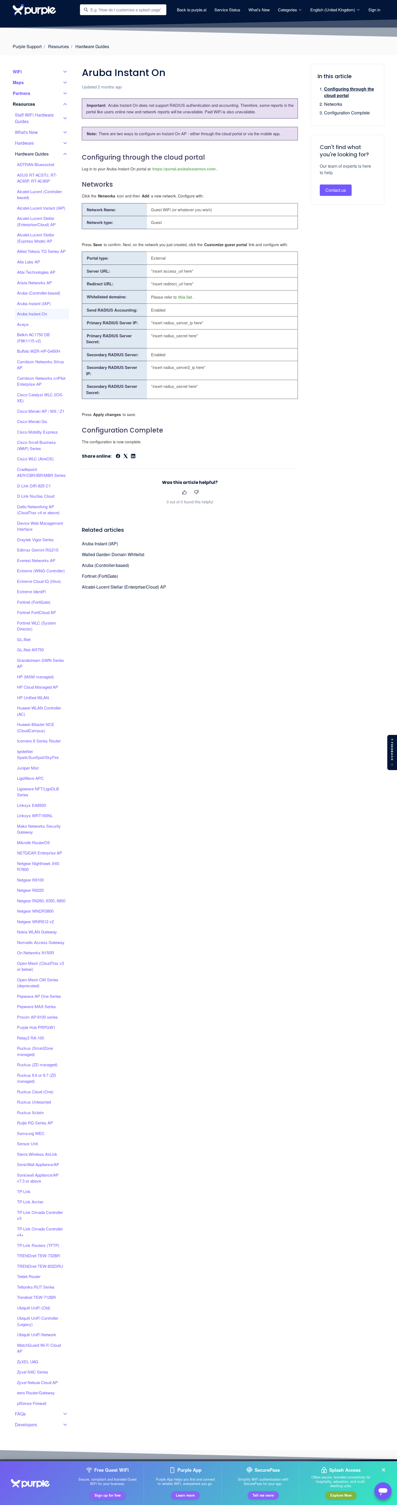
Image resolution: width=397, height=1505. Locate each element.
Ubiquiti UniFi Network (36, 1334)
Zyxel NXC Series (32, 1372)
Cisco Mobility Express (37, 432)
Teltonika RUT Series (36, 1287)
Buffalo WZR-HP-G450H (38, 351)
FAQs (20, 1414)
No (196, 492)
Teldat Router (29, 1276)
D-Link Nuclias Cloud (35, 496)
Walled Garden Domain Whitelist (113, 554)
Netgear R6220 (30, 890)
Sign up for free (108, 1495)
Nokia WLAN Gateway (37, 932)
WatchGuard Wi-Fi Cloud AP (39, 1348)
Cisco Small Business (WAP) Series (36, 445)
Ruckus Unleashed (34, 1102)
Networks (333, 104)
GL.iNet (24, 639)
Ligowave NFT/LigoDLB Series (38, 792)
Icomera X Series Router (39, 741)
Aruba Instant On (32, 313)
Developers (26, 1424)
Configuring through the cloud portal (349, 92)
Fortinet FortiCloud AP (36, 612)
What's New (259, 9)
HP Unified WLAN (33, 697)
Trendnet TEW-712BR (36, 1297)
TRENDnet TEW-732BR (38, 1255)
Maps (18, 82)
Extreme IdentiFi (31, 591)
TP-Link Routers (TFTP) (38, 1245)
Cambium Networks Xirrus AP (40, 365)
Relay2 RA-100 (30, 1038)
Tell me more (263, 1495)
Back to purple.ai (191, 9)
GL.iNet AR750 (30, 649)
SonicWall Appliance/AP (38, 1164)
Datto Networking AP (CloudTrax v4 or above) (38, 510)
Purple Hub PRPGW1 (36, 1027)
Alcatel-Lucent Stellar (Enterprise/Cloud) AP (124, 587)
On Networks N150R (35, 952)
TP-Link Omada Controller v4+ (40, 1232)
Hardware (24, 143)
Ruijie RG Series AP (35, 1123)
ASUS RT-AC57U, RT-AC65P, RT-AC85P (37, 178)
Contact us (335, 190)
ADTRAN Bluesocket (35, 164)
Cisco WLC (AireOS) (35, 458)
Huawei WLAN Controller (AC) (39, 711)
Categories (288, 9)
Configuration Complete (347, 113)
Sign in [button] (374, 9)
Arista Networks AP (34, 282)
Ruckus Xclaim (30, 1112)
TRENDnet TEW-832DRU (40, 1266)
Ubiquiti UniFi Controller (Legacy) (37, 1321)
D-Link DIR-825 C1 (34, 486)
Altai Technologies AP (36, 272)
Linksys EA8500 (31, 805)
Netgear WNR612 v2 (35, 921)
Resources (58, 46)
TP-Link (24, 1191)
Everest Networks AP (36, 560)
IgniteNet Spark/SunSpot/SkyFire (38, 754)
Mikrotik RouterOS (33, 842)
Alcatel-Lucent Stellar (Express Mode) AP (35, 238)
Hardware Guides (92, 46)
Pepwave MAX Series (36, 1006)
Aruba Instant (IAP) (100, 543)
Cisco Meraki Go (32, 421)
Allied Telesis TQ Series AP (41, 251)
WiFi (17, 71)
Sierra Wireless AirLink (37, 1154)
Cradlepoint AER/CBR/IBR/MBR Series (41, 472)
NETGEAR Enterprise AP (39, 853)
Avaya (22, 324)
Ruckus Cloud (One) (35, 1091)
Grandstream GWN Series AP (40, 663)
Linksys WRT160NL (35, 815)
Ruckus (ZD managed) (37, 1064)
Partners (21, 93)
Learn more (185, 1495)
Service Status (227, 9)
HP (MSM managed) (35, 676)
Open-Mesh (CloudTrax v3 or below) (40, 966)
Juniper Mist (28, 768)
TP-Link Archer (30, 1201)
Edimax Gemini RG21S (38, 550)
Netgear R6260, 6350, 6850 (41, 900)
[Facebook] (118, 456)
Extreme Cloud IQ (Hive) (39, 581)
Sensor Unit (27, 1143)
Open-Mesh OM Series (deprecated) (37, 983)
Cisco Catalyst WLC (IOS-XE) (40, 398)
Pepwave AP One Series (39, 996)
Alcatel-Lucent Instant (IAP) (41, 208)
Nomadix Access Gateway (41, 942)
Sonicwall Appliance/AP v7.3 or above (38, 1178)
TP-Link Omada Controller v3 (40, 1215)
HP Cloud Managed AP (37, 687)
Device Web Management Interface (40, 526)
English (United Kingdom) (333, 9)
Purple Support (27, 46)
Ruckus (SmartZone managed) (35, 1051)
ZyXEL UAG (27, 1361)
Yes (184, 492)
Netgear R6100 (30, 880)
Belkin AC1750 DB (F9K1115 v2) (33, 338)
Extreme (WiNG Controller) (41, 570)
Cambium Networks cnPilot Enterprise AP (41, 381)
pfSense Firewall (31, 1403)
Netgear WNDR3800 (35, 911)
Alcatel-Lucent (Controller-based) (40, 194)
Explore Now (341, 1495)
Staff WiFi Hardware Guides (34, 118)
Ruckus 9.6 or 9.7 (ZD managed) (36, 1078)
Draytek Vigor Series (35, 539)
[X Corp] (125, 456)
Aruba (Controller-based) (105, 565)
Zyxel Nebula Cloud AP (37, 1382)
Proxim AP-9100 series (37, 1017)
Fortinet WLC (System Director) (36, 626)
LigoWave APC (30, 778)
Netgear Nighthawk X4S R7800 (38, 866)
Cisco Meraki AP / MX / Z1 (40, 411)
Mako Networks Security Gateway (39, 829)
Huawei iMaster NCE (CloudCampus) (35, 727)
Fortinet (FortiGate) (100, 576)
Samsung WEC (31, 1133)
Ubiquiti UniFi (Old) (33, 1308)
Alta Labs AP (28, 262)
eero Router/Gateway (36, 1392)
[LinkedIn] (133, 456)
